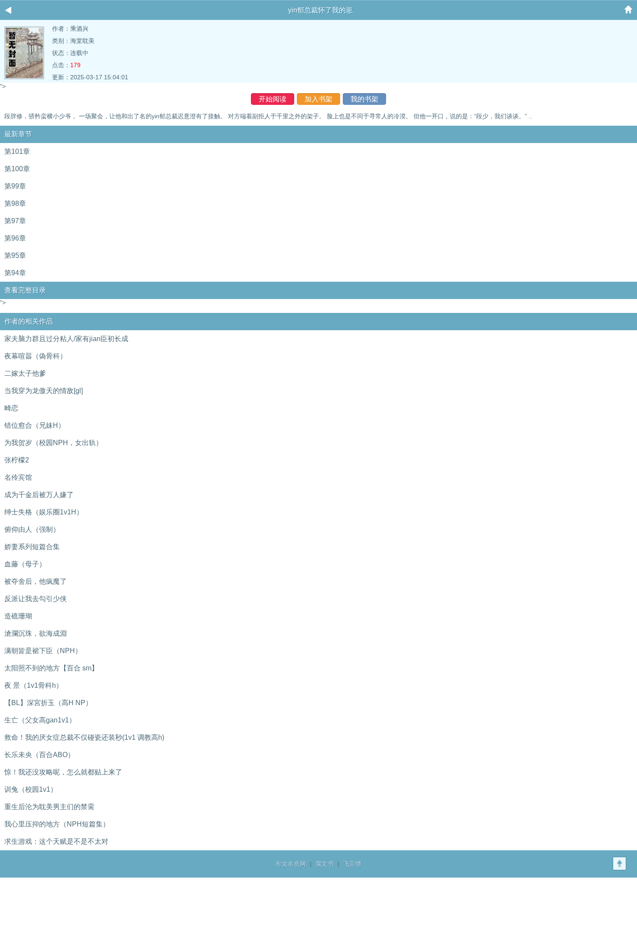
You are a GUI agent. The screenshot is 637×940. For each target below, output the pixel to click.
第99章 (15, 186)
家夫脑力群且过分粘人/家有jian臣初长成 (66, 338)
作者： (61, 28)
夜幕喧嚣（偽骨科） (35, 356)
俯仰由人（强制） (32, 529)
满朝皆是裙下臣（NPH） (43, 650)
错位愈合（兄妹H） (34, 425)
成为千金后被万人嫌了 (39, 494)
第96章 (15, 238)
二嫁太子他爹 (25, 373)
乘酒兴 (79, 28)
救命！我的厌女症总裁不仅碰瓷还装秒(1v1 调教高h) (84, 737)
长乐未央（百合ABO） (39, 754)
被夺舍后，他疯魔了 (35, 581)
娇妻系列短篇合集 (32, 546)
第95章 (15, 255)
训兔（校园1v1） (30, 789)
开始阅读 (272, 99)
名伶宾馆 (18, 477)
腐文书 (324, 863)
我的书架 (364, 99)
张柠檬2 (16, 460)
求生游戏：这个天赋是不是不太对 (56, 841)
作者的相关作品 (28, 321)
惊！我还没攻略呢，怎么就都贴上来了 (63, 772)
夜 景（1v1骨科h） (33, 685)
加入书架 (318, 99)
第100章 (17, 168)
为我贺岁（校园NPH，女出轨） (53, 442)
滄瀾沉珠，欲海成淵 (35, 633)
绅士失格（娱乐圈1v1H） (43, 512)
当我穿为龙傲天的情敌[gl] (43, 390)
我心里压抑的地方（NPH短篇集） (57, 824)
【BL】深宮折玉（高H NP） (48, 702)
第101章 (17, 151)
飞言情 (352, 863)
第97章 (15, 220)
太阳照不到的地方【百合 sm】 (51, 668)
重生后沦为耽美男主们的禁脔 (49, 806)
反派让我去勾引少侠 (35, 598)
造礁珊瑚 (18, 616)
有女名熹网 (291, 863)
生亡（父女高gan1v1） (40, 720)
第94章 (15, 272)
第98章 (15, 203)
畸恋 (11, 408)
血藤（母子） (25, 564)
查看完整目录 (25, 290)
